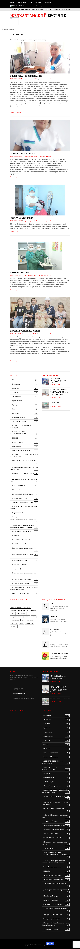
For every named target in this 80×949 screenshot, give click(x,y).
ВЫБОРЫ (15, 438)
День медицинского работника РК (23, 548)
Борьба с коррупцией (19, 417)
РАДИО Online (17, 6)
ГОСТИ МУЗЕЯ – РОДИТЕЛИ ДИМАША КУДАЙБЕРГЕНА (58, 380)
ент (12, 613)
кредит (13, 626)
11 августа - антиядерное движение (24, 573)
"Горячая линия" (17, 513)
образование (21, 613)
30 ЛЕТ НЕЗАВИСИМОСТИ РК (22, 502)
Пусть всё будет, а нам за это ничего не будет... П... (59, 655)
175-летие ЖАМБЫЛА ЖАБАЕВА (22, 494)
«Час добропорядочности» (21, 450)
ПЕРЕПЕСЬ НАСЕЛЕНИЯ (20, 594)
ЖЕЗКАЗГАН (30, 620)
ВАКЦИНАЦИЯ (17, 446)
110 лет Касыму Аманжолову (21, 531)
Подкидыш (15, 620)
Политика (15, 388)
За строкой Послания (19, 421)
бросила (14, 623)
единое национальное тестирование (23, 610)
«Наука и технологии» (19, 498)
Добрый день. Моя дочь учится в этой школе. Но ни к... (59, 632)
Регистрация (21, 2)
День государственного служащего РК (25, 554)
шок (23, 620)
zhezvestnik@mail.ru (19, 693)
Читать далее (15, 112)
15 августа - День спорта (20, 583)
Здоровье (15, 392)
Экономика (16, 384)
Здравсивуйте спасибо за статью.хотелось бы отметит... (59, 607)
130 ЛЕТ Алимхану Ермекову (21, 544)
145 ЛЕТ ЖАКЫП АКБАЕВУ (21, 540)
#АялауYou (29, 623)
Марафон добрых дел (19, 560)
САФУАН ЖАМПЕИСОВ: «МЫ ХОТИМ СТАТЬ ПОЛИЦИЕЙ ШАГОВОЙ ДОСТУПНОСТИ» (59, 392)
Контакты (47, 2)
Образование (16, 396)
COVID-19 (15, 413)
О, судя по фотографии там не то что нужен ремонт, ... (59, 644)
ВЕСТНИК (38, 15)
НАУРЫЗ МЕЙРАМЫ (19, 486)
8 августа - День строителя (21, 569)
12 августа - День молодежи (21, 579)
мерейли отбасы (16, 617)
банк (21, 623)
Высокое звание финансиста (56, 403)
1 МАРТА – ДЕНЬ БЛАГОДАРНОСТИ (24, 473)
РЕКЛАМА (15, 536)
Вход (12, 2)
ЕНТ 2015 (27, 607)
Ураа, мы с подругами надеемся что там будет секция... (58, 619)
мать (33, 617)
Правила (38, 2)
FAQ (30, 2)
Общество (15, 380)
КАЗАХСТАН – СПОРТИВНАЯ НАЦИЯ (25, 461)
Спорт (14, 409)
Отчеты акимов (17, 442)
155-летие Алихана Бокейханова (22, 490)
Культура (15, 405)
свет (30, 604)
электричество (16, 607)
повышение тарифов (18, 604)
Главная (13, 40)
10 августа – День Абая (19, 565)
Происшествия (17, 401)
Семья (27, 617)
